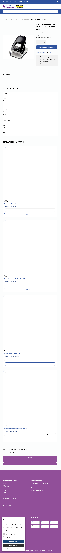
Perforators (18, 19)
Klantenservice (29, 464)
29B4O (49, 52)
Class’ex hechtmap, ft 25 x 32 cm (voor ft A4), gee (16, 279)
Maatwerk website (28, 550)
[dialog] (13, 534)
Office (6, 19)
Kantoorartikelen (11, 19)
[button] (13, 549)
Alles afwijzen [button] (13, 545)
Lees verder (12, 530)
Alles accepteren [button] (13, 541)
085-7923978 (6, 500)
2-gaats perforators (25, 19)
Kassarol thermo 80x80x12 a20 (12, 353)
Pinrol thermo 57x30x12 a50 (11, 204)
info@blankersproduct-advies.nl (11, 498)
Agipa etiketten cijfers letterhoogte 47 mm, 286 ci (16, 428)
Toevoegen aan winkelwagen (47, 47)
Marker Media (50, 550)
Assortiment (30, 457)
